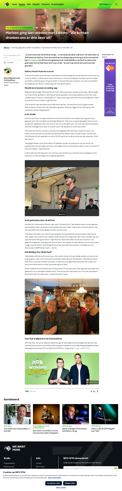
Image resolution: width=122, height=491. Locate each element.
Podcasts (45, 4)
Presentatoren (9, 466)
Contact (39, 463)
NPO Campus (104, 4)
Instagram (78, 348)
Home (14, 4)
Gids (29, 4)
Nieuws (22, 4)
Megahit (36, 4)
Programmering (9, 463)
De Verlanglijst (57, 4)
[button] (116, 4)
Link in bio (32, 391)
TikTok (87, 348)
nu (51, 248)
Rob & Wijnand (32, 60)
